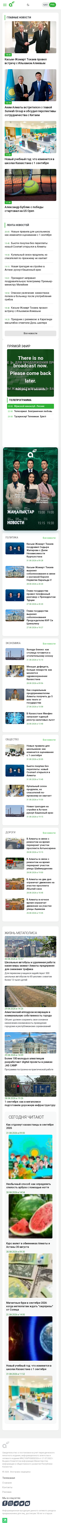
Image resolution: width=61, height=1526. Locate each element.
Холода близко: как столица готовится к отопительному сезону (40, 652)
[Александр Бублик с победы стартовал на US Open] (30, 185)
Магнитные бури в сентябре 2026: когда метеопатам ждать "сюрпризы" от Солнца (29, 1306)
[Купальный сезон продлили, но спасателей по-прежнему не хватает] (14, 793)
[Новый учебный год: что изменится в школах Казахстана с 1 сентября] (30, 137)
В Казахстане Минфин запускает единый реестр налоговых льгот (41, 716)
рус (53, 5)
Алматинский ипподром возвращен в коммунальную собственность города (28, 1014)
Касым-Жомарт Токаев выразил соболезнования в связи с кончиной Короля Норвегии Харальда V (41, 573)
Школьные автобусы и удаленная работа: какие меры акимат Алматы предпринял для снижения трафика (30, 966)
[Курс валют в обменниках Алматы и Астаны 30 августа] (30, 1275)
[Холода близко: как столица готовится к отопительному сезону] (14, 655)
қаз (45, 5)
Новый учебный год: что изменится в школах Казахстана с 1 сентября (29, 161)
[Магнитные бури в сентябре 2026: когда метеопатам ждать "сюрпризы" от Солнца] (30, 1338)
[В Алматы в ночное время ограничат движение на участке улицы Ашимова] (14, 906)
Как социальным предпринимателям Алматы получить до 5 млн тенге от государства (40, 696)
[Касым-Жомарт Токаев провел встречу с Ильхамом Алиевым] (30, 37)
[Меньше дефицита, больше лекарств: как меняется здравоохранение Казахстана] (14, 675)
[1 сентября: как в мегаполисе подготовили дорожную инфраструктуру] (30, 1086)
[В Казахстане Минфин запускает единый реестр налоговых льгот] (14, 719)
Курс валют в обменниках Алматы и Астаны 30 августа (28, 1245)
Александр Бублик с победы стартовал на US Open (24, 209)
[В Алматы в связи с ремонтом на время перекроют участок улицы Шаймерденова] (14, 866)
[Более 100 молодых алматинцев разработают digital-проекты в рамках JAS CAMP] (30, 1042)
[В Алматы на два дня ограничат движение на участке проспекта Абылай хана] (14, 886)
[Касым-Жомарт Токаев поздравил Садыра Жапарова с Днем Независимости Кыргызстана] (14, 553)
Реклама (6, 1492)
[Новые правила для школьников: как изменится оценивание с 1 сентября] (14, 752)
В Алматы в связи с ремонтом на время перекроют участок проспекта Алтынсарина (41, 843)
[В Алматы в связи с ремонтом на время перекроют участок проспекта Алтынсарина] (14, 845)
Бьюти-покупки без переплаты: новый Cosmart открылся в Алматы (38, 771)
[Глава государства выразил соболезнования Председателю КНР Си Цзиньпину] (14, 619)
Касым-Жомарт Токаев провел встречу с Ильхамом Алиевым (26, 61)
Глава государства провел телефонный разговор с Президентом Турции (41, 595)
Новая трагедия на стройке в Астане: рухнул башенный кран (40, 809)
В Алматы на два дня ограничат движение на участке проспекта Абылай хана (40, 884)
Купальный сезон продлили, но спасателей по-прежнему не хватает (39, 791)
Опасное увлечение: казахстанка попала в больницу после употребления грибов (28, 296)
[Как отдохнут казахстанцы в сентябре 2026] (30, 1156)
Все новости (30, 333)
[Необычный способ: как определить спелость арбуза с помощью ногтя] (30, 1216)
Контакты (7, 1487)
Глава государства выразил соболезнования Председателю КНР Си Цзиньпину (40, 617)
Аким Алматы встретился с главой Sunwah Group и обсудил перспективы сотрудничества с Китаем (30, 111)
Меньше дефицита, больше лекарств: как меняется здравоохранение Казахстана (39, 673)
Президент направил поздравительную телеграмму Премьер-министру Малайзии (29, 281)
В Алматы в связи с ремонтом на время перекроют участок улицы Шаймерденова (39, 864)
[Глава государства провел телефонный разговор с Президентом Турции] (14, 597)
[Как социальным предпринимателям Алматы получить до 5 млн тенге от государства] (14, 699)
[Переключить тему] (28, 4)
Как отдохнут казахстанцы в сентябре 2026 (29, 1126)
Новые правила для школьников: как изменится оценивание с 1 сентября (40, 750)
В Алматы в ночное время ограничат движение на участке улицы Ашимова (39, 904)
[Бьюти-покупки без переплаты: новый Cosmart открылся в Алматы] (14, 773)
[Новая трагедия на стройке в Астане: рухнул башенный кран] (14, 812)
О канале (7, 1483)
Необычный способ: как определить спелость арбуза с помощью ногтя (28, 1186)
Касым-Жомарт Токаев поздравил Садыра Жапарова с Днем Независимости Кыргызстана (40, 550)
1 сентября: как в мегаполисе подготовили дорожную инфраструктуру (30, 1103)
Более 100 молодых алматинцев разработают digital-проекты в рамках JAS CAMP (28, 1062)
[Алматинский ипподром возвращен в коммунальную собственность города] (30, 996)
